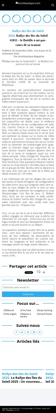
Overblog (16, 410)
